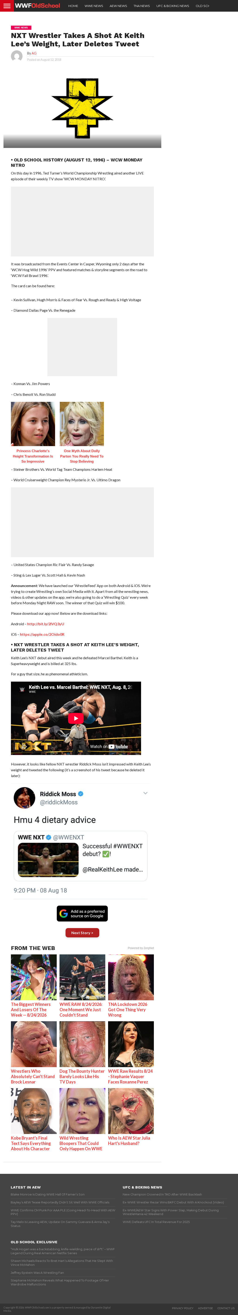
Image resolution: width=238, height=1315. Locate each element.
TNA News (142, 6)
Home (73, 6)
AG (34, 53)
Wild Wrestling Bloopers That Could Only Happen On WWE (81, 1143)
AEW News (118, 6)
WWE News (94, 6)
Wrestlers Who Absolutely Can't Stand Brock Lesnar (33, 1076)
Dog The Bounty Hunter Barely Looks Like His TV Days (82, 1076)
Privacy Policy (182, 1308)
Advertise (205, 1308)
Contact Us (226, 1308)
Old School (206, 6)
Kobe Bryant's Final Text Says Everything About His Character (31, 1143)
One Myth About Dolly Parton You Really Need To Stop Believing (81, 456)
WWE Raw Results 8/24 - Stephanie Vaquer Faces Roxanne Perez (130, 1076)
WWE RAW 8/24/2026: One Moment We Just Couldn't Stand (81, 1010)
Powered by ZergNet (141, 948)
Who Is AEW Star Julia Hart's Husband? (129, 1140)
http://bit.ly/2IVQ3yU (45, 624)
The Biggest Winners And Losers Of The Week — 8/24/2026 (31, 1010)
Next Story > (82, 932)
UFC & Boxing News (172, 6)
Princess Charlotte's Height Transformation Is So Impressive (33, 456)
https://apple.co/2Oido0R (42, 634)
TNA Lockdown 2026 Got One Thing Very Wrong (127, 1010)
